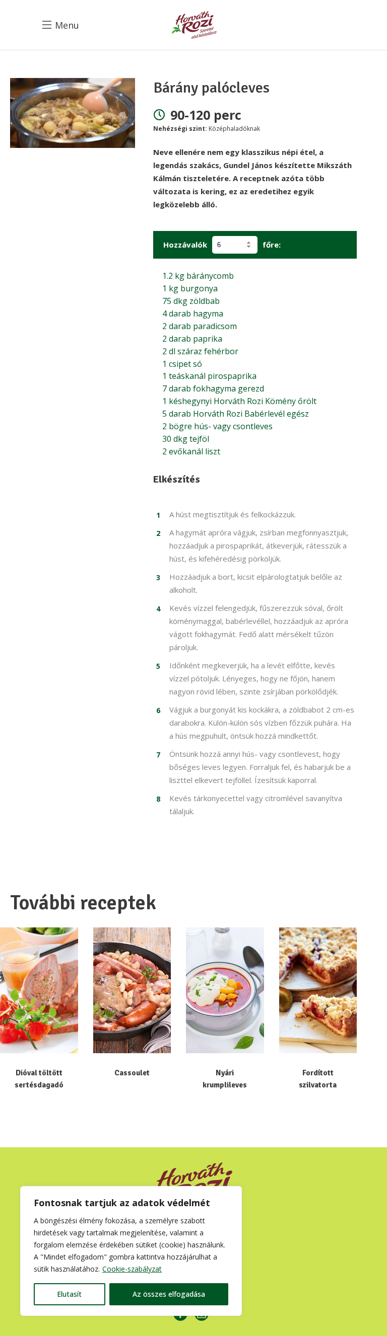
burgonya (190, 288)
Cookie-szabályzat (132, 1269)
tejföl (185, 438)
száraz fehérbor (200, 351)
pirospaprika (209, 375)
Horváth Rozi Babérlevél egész (235, 413)
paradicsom (199, 326)
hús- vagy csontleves (217, 426)
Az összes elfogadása (169, 1294)
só (182, 363)
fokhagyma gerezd (213, 388)
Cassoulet (132, 1072)
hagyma (192, 313)
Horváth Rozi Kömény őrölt (239, 401)
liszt (191, 451)
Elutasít (69, 1294)
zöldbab (191, 300)
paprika (192, 338)
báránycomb (198, 275)
